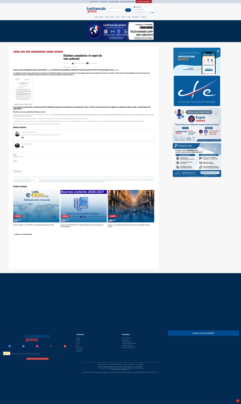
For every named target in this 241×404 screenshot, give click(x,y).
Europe (22, 51)
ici (22, 108)
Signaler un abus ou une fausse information (37, 358)
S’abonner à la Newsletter (144, 1)
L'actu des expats (17, 171)
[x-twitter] (51, 346)
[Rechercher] (128, 10)
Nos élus (28, 51)
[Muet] (149, 12)
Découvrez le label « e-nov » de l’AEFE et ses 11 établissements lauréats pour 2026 (33, 225)
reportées (116, 70)
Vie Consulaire (50, 51)
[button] (238, 401)
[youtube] (65, 346)
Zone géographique (58, 51)
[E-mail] (23, 138)
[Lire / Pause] (135, 12)
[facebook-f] (9, 346)
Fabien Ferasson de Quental (80, 63)
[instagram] (37, 346)
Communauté (16, 51)
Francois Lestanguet (93, 63)
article (49, 70)
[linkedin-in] (23, 346)
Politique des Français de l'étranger (38, 51)
